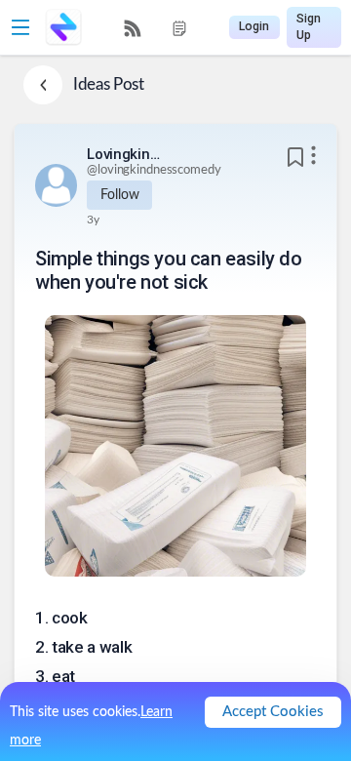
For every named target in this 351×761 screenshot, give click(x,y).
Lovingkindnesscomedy (126, 154)
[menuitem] (132, 28)
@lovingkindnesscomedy (153, 170)
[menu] (156, 28)
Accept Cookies (273, 711)
